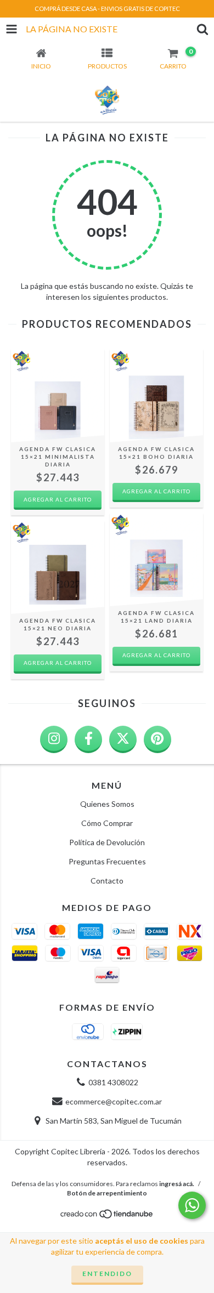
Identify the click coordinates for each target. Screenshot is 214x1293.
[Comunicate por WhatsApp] (192, 1205)
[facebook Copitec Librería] (88, 739)
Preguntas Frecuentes (107, 861)
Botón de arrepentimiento (107, 1193)
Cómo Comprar (107, 823)
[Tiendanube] (107, 1216)
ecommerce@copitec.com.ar (113, 1101)
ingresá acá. (176, 1184)
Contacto (107, 880)
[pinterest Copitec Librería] (157, 739)
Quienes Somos (107, 803)
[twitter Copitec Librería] (123, 739)
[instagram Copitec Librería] (53, 739)
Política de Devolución (107, 842)
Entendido (107, 1273)
